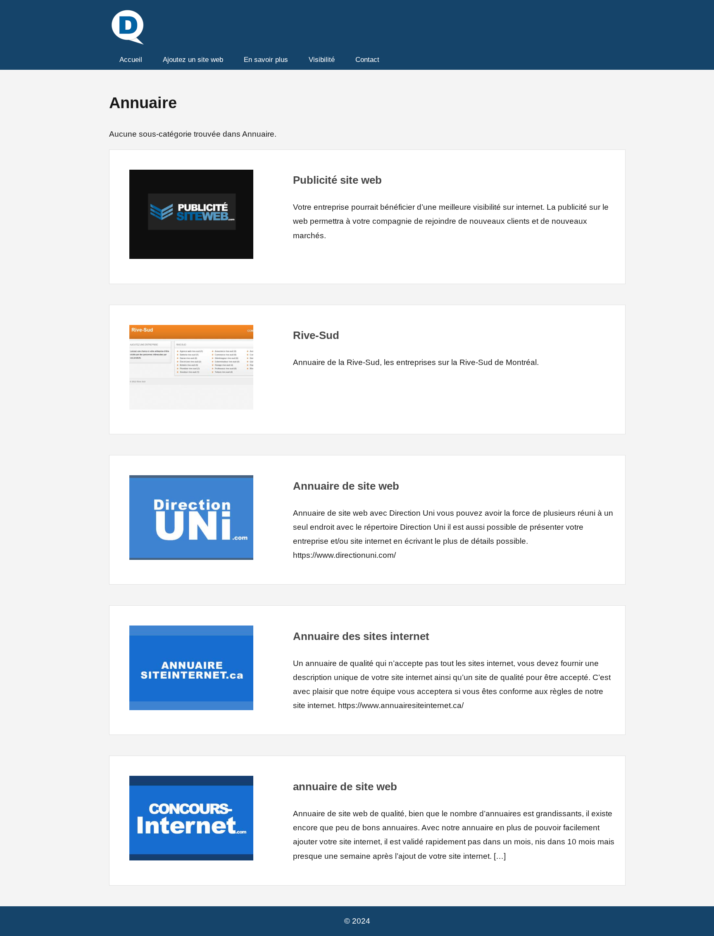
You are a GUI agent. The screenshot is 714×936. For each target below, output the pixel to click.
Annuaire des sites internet (361, 636)
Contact (367, 60)
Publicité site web (337, 180)
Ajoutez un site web (193, 60)
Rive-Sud (316, 335)
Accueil (130, 60)
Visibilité (322, 60)
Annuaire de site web (346, 486)
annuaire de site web (345, 786)
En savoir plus (266, 60)
